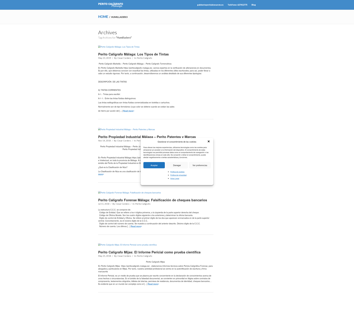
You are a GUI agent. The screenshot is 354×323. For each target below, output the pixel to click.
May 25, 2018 (104, 256)
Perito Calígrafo (144, 58)
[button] (209, 141)
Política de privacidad (178, 175)
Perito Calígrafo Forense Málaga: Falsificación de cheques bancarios (152, 200)
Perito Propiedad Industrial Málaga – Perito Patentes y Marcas (147, 136)
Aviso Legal (174, 178)
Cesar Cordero (124, 58)
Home (103, 17)
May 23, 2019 (104, 58)
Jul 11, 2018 (103, 204)
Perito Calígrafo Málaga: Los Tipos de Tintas (133, 54)
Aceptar (154, 165)
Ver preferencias (199, 165)
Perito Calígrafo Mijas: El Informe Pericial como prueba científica (149, 252)
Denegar (177, 165)
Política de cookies (177, 172)
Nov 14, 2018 (104, 140)
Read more (128, 110)
